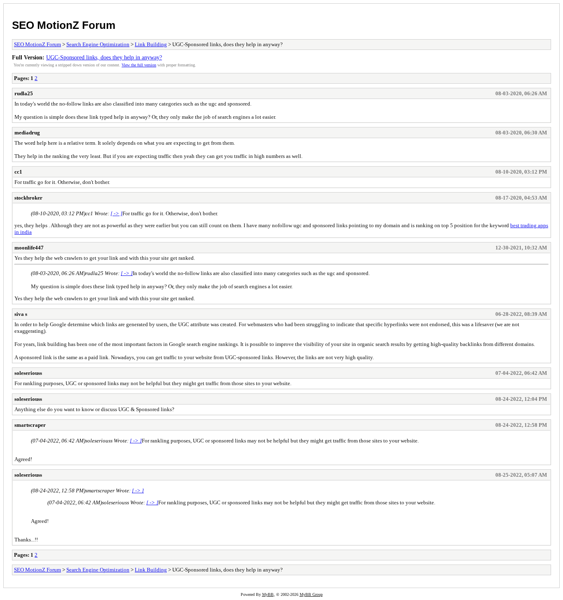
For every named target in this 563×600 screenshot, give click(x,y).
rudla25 (23, 93)
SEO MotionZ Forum (63, 25)
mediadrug (27, 132)
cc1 (18, 172)
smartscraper (30, 425)
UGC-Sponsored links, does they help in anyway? (104, 57)
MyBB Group (311, 594)
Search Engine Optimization (97, 44)
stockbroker (28, 198)
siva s (20, 314)
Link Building (151, 44)
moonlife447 (29, 248)
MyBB (268, 594)
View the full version (139, 65)
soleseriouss (28, 373)
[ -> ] (116, 213)
